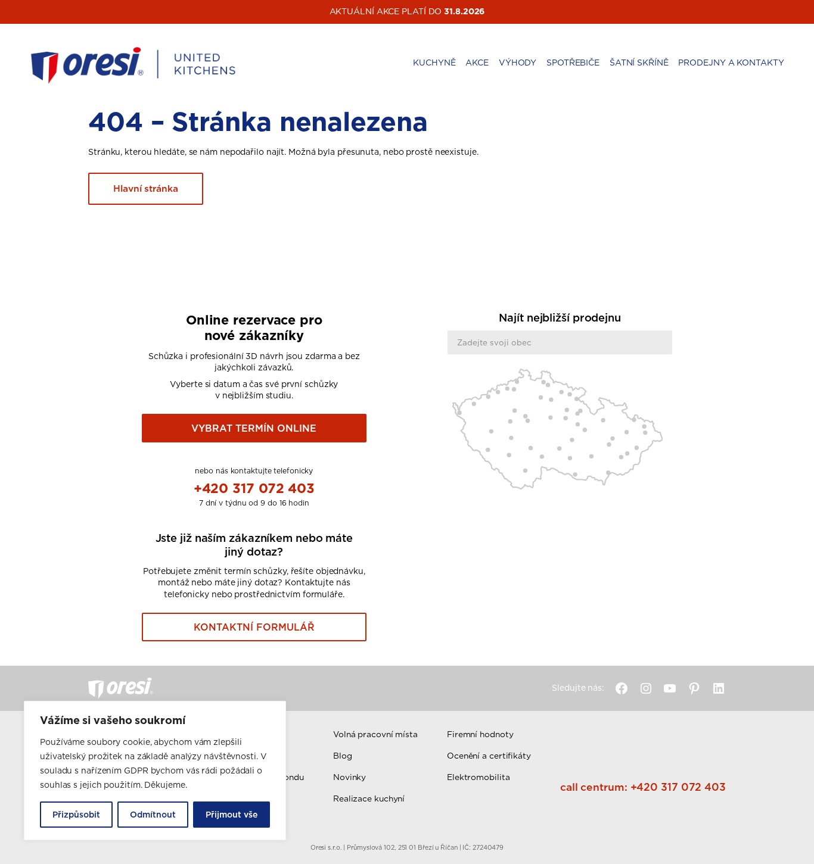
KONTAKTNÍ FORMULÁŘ (254, 627)
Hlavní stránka (145, 188)
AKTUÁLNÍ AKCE (365, 11)
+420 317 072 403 (254, 488)
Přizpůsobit (76, 815)
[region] (155, 770)
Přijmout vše (231, 815)
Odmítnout (153, 815)
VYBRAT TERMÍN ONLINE (253, 428)
